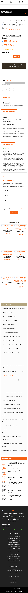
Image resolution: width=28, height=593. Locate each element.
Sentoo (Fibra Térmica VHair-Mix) (11, 380)
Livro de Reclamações (14, 546)
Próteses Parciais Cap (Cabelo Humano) (12, 392)
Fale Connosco (14, 562)
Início (2, 20)
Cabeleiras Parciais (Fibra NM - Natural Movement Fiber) (11, 438)
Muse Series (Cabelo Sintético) (10, 332)
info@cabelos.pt (14, 582)
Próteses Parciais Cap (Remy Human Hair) (13, 396)
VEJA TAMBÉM (6, 304)
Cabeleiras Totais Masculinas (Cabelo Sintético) (14, 308)
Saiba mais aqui (14, 591)
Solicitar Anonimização (14, 560)
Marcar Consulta (14, 558)
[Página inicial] (13, 2)
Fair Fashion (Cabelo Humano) (10, 340)
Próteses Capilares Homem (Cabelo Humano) (14, 344)
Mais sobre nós (13, 522)
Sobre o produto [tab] (9, 111)
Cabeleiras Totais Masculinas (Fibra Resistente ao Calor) (13, 366)
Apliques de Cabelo (7, 312)
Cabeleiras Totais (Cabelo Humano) (11, 388)
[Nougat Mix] (4, 75)
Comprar (17, 56)
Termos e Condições (14, 536)
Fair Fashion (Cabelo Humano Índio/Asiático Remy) (13, 414)
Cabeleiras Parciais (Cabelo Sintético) (12, 353)
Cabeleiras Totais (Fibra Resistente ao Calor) (13, 384)
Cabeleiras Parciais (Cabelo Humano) (12, 376)
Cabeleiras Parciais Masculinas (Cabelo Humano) (12, 445)
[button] (2, 2)
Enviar (14, 212)
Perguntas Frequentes (14, 538)
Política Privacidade (14, 544)
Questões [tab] (6, 176)
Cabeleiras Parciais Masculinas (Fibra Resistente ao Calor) (14, 452)
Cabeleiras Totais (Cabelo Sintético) (11, 336)
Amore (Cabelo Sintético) (9, 324)
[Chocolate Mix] (9, 75)
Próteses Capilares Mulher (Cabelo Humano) (13, 349)
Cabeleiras (7, 20)
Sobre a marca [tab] (8, 144)
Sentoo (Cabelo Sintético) (9, 316)
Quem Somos (14, 554)
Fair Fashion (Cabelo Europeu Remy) (11, 408)
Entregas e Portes (14, 542)
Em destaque (6, 459)
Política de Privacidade (17, 208)
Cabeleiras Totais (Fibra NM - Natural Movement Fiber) (14, 431)
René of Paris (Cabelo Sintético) (10, 320)
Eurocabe (11, 518)
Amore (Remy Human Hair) (9, 400)
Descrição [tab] (6, 97)
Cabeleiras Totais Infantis (9, 361)
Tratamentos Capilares (14, 556)
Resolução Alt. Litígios (14, 548)
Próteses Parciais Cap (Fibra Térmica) (12, 404)
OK (20, 591)
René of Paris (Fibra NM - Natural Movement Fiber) (13, 420)
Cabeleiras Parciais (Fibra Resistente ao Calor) (14, 372)
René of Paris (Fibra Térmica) (10, 426)
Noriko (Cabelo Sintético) (9, 328)
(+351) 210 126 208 (14, 576)
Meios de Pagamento (14, 540)
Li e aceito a (14, 208)
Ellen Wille (8, 80)
